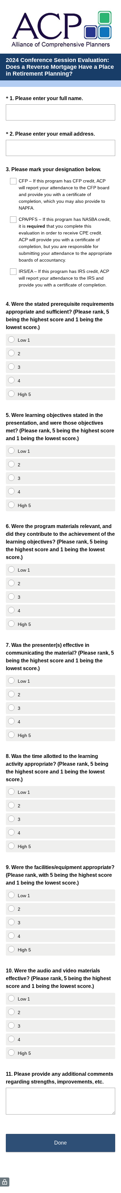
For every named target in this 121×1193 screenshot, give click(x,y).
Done (60, 1143)
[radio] (8, 338)
